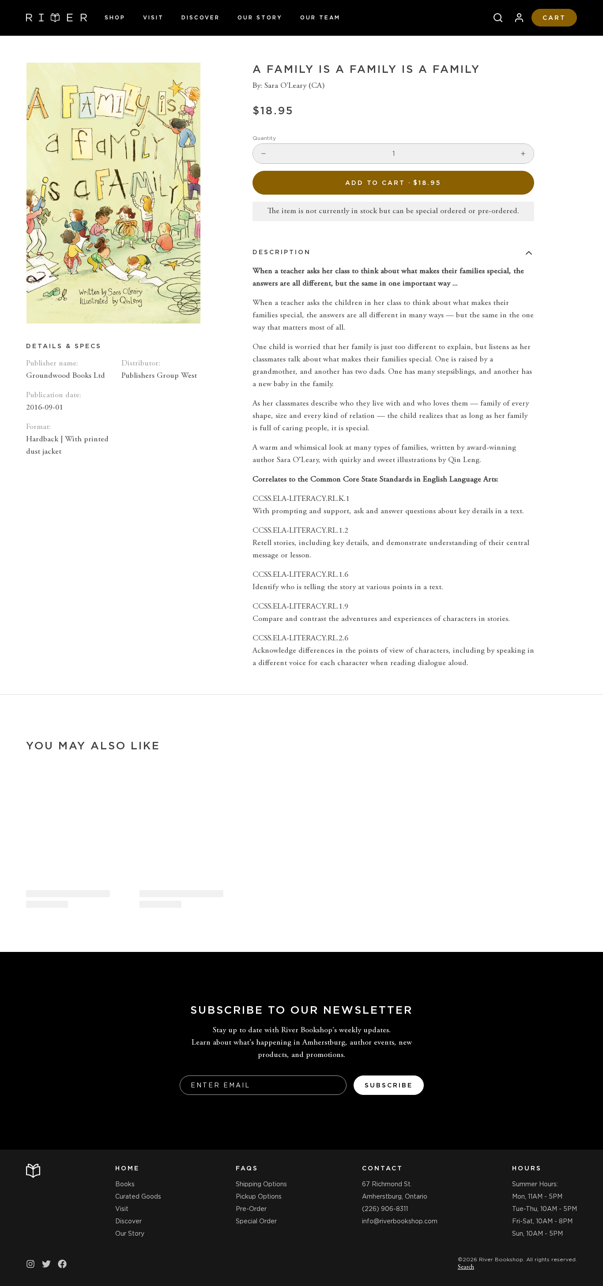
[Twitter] (46, 1264)
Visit (153, 17)
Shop (115, 17)
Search (466, 1267)
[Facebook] (62, 1264)
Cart (554, 17)
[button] (393, 183)
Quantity (264, 138)
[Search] (494, 17)
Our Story (260, 17)
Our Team (320, 17)
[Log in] (515, 17)
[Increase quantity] (523, 153)
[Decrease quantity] (263, 153)
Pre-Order (251, 1208)
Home (127, 1168)
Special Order (256, 1221)
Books (125, 1184)
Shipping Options (261, 1184)
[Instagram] (30, 1264)
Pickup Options (259, 1196)
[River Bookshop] (56, 17)
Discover (200, 17)
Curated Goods (138, 1196)
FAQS (247, 1168)
